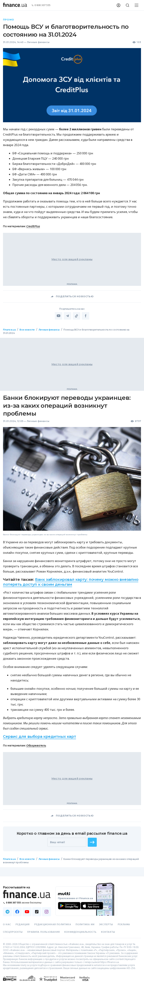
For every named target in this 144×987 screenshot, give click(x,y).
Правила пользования (43, 932)
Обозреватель (36, 745)
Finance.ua (9, 329)
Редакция (23, 924)
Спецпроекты (13, 932)
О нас (7, 924)
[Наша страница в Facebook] (17, 911)
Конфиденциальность (80, 932)
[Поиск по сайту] (127, 5)
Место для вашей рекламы (72, 259)
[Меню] (136, 5)
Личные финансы (38, 42)
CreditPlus (33, 226)
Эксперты (106, 924)
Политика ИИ (85, 924)
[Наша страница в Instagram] (46, 911)
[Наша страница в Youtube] (27, 911)
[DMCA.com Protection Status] (10, 982)
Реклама (124, 924)
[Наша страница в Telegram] (7, 911)
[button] (92, 842)
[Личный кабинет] (118, 5)
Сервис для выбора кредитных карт (39, 736)
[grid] (72, 602)
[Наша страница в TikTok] (36, 911)
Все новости (27, 329)
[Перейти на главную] (15, 5)
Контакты (108, 932)
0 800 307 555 (42, 5)
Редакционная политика (52, 924)
